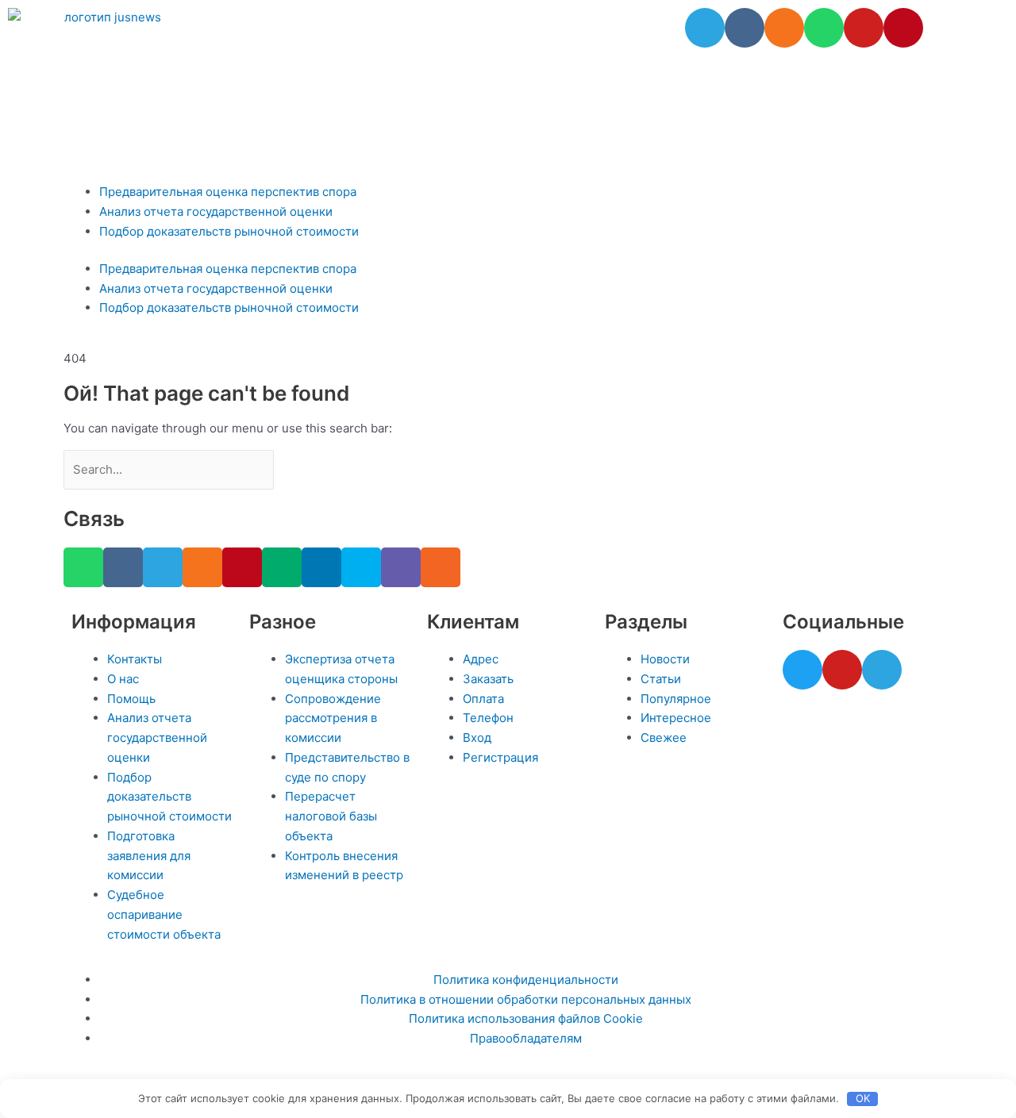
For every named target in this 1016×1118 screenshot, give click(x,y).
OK (863, 1098)
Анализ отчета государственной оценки (216, 211)
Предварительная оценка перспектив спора (227, 191)
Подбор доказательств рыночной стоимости (229, 231)
